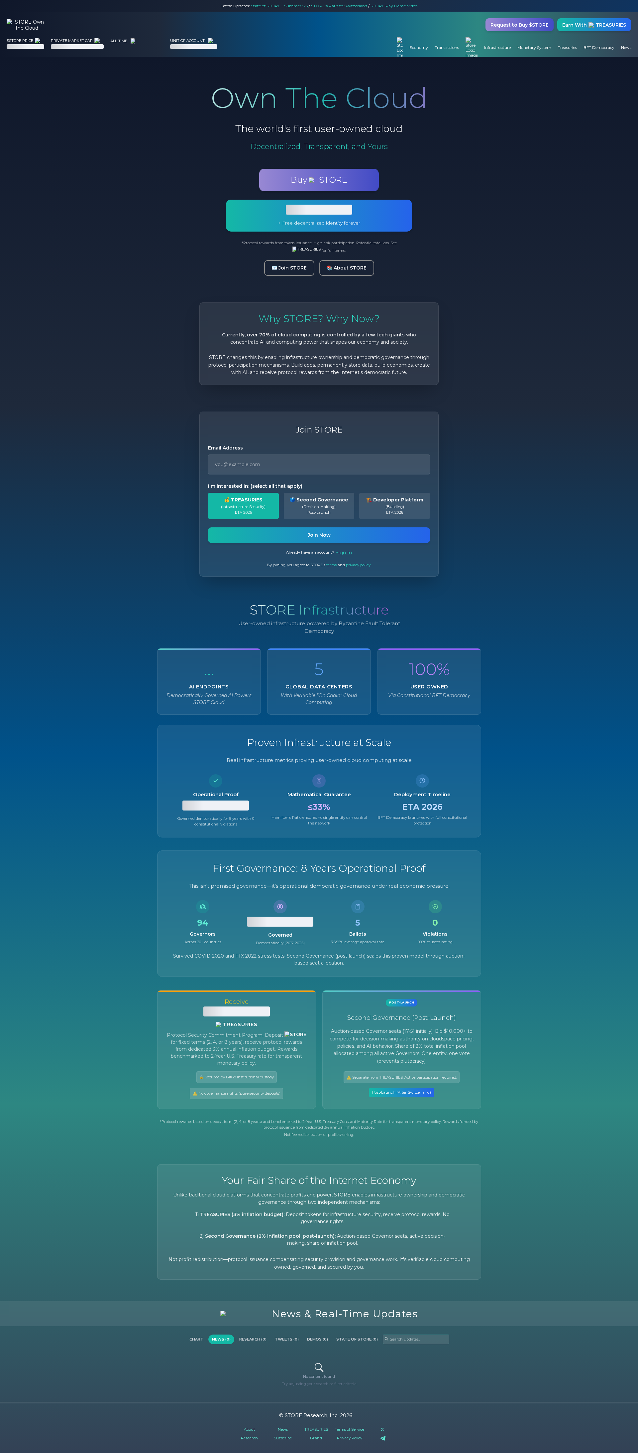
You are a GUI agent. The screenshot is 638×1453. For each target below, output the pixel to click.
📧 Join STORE (289, 268)
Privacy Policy (349, 1438)
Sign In (344, 553)
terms (331, 565)
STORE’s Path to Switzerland (339, 5)
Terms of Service (349, 1429)
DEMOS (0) (317, 1339)
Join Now (319, 535)
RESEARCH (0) (252, 1339)
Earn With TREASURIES (594, 25)
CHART (196, 1339)
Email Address (225, 448)
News (283, 1429)
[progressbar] (25, 46)
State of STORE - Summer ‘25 (279, 5)
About (249, 1429)
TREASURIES (309, 249)
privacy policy (358, 565)
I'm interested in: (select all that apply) (255, 486)
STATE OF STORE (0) (357, 1339)
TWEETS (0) (287, 1339)
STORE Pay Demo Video (394, 5)
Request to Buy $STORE (519, 25)
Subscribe (283, 1438)
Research (249, 1438)
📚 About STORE (347, 268)
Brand (316, 1438)
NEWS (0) (221, 1339)
